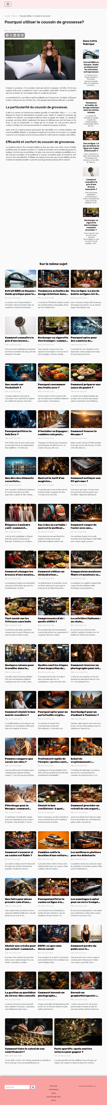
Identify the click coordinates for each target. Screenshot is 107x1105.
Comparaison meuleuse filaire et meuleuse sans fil (86, 574)
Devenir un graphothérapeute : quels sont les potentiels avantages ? (86, 997)
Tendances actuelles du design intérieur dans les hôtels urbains (91, 108)
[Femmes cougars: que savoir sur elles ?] (20, 746)
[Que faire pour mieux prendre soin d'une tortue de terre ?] (20, 887)
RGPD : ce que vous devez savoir (50, 947)
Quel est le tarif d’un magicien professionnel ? (51, 481)
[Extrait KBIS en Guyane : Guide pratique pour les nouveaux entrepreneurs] (91, 54)
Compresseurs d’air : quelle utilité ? (51, 620)
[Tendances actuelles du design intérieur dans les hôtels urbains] (91, 94)
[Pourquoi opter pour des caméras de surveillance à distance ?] (86, 325)
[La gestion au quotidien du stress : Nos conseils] (20, 980)
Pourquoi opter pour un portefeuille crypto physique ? (53, 715)
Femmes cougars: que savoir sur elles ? (19, 760)
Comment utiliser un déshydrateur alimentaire (51, 574)
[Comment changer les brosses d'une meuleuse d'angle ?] (20, 559)
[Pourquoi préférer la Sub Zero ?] (20, 419)
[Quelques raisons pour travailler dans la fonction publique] (20, 653)
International (53, 1090)
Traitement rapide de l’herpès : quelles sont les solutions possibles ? (52, 763)
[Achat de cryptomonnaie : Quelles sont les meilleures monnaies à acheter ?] (86, 746)
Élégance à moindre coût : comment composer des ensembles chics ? (17, 529)
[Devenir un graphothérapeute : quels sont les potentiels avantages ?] (86, 980)
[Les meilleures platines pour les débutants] (86, 840)
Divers (14, 16)
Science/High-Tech (53, 1097)
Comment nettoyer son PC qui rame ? (86, 480)
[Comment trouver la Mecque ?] (86, 419)
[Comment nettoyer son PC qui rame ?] (86, 466)
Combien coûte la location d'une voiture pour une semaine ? (52, 855)
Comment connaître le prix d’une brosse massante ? (91, 184)
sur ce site (68, 112)
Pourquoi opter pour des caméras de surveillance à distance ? (84, 342)
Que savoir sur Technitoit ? (14, 386)
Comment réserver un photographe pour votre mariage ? (86, 668)
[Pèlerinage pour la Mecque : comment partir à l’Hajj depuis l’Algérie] (20, 793)
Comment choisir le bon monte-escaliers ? (20, 713)
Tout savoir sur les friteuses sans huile (18, 620)
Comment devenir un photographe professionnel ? (51, 995)
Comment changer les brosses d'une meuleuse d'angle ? (20, 574)
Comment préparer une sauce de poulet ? (86, 386)
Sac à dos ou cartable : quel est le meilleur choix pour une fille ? (52, 528)
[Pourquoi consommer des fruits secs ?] (53, 372)
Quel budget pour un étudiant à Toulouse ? (85, 713)
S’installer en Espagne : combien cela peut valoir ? (53, 434)
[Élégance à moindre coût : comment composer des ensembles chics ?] (20, 512)
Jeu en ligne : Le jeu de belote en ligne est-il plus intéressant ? (91, 147)
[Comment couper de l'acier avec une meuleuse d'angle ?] (86, 512)
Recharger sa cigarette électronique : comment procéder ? (91, 225)
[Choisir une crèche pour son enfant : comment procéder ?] (20, 933)
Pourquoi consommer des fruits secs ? (52, 386)
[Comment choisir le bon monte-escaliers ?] (20, 699)
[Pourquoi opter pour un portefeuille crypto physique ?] (53, 699)
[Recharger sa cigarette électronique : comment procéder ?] (91, 212)
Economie (53, 1086)
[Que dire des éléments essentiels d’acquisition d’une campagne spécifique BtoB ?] (20, 466)
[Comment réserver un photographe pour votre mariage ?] (86, 653)
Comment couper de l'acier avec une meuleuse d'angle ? (84, 528)
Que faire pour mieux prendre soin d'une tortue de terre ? (18, 902)
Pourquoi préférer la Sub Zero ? (18, 433)
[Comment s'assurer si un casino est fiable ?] (20, 840)
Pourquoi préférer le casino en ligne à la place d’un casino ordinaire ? (51, 904)
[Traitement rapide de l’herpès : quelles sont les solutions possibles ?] (53, 746)
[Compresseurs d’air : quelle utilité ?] (53, 606)
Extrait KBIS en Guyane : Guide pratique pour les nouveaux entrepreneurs (91, 67)
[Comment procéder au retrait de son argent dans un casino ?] (86, 793)
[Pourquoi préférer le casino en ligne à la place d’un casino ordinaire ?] (53, 887)
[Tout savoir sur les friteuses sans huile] (20, 606)
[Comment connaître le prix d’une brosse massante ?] (91, 171)
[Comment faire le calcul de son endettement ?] (29, 1032)
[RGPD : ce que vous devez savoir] (53, 933)
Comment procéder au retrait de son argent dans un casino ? (85, 808)
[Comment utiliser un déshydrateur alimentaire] (53, 559)
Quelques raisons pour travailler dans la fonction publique (19, 668)
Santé (53, 1093)
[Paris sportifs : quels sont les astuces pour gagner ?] (78, 1032)
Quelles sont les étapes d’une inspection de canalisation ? (53, 668)
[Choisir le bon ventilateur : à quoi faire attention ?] (53, 793)
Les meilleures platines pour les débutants (86, 854)
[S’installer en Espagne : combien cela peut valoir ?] (53, 419)
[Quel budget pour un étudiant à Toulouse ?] (86, 699)
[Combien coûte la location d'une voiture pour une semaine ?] (53, 840)
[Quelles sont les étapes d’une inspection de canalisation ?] (53, 653)
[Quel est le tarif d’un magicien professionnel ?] (53, 466)
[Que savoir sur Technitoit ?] (20, 372)
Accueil (7, 16)
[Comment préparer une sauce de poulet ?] (86, 372)
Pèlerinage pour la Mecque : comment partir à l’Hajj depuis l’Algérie (18, 810)
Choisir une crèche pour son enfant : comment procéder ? (20, 949)
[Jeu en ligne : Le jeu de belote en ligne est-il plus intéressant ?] (91, 135)
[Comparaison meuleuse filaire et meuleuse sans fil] (86, 559)
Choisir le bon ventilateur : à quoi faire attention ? (50, 808)
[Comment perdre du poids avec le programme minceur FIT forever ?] (86, 933)
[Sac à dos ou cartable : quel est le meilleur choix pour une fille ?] (53, 512)
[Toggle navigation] (8, 4)
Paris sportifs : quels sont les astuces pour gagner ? (73, 1050)
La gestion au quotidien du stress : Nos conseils (20, 994)
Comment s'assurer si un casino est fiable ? (19, 854)
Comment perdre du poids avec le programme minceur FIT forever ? (86, 950)
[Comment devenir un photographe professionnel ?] (53, 980)
